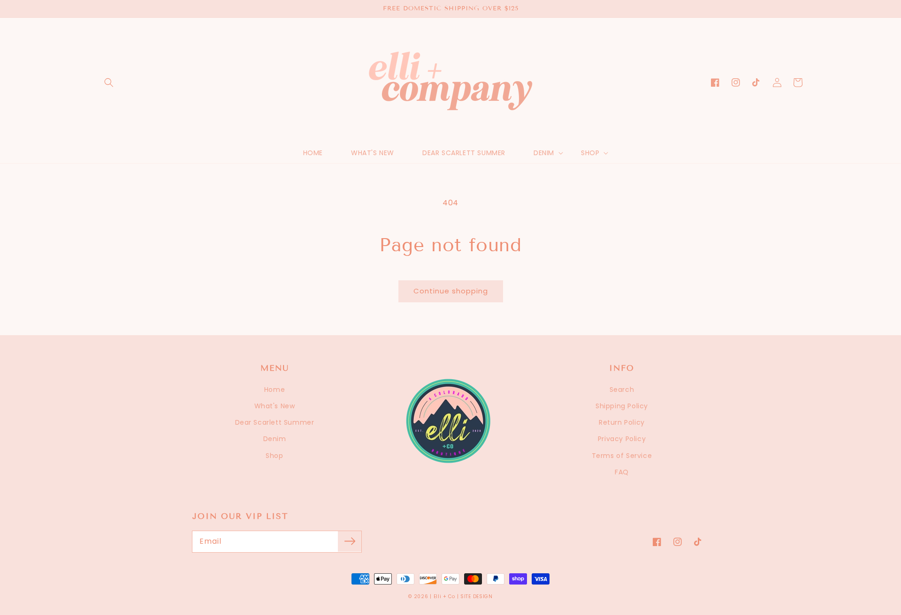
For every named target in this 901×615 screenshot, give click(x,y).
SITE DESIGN (476, 596)
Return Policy (622, 422)
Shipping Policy (622, 406)
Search (622, 389)
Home (274, 389)
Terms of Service (622, 455)
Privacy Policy (622, 438)
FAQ (622, 472)
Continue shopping (450, 291)
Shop (274, 455)
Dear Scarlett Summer (274, 422)
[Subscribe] (349, 541)
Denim (274, 438)
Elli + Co (444, 596)
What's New (274, 406)
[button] (109, 82)
